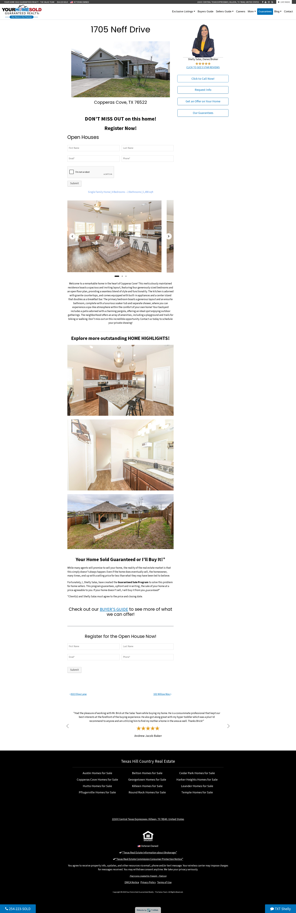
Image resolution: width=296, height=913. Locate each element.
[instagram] (269, 2)
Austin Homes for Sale (97, 773)
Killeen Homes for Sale (147, 786)
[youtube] (265, 2)
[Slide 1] (117, 276)
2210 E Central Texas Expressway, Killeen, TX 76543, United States (228, 2)
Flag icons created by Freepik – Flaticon (148, 875)
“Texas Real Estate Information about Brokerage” (149, 852)
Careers (240, 11)
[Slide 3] (126, 276)
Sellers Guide (223, 11)
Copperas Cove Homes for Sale (97, 780)
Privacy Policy (148, 882)
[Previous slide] (72, 236)
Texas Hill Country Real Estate (148, 761)
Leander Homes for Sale (197, 786)
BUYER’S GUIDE (114, 609)
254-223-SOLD (62, 2)
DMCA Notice (132, 882)
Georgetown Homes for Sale (147, 780)
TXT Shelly (282, 909)
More (251, 11)
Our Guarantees (203, 113)
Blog (276, 11)
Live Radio (285, 2)
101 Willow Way (161, 694)
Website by (147, 910)
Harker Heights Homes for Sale (197, 780)
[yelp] (272, 2)
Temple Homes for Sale (197, 792)
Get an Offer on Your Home (203, 101)
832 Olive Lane (79, 694)
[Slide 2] (122, 276)
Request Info (203, 90)
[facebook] (262, 2)
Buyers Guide (205, 11)
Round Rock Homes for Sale (147, 792)
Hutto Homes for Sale (97, 786)
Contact (288, 11)
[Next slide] (169, 236)
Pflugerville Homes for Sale (97, 792)
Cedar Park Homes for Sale (197, 773)
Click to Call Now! (202, 78)
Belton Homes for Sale (147, 773)
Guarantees (265, 11)
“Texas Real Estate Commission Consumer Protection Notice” (149, 859)
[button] (67, 726)
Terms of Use (164, 882)
